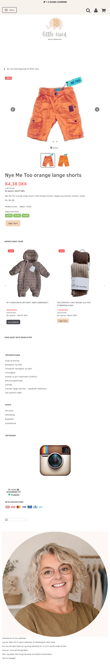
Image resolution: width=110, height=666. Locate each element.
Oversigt (8, 384)
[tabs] (88, 10)
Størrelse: (12, 211)
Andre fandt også (13, 241)
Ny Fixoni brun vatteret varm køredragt (27, 302)
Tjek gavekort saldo (13, 392)
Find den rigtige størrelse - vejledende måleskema (26, 388)
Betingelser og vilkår (13, 364)
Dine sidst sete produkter (18, 337)
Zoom (55, 147)
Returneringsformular (14, 380)
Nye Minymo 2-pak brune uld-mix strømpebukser (74, 304)
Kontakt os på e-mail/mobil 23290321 (21, 376)
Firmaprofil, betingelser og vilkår (18, 368)
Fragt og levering (12, 360)
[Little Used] (55, 30)
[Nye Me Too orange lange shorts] (55, 109)
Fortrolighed (10, 372)
